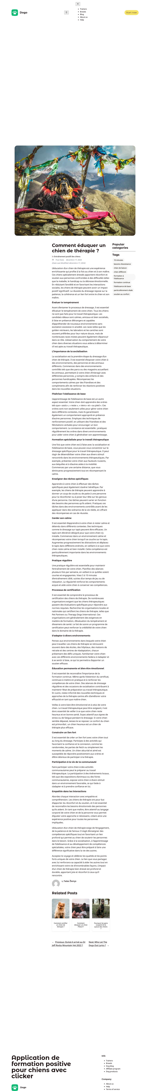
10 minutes (118, 260)
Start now (131, 12)
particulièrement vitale (123, 290)
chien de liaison (120, 268)
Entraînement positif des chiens (67, 256)
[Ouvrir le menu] (66, 12)
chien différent (120, 272)
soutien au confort (121, 294)
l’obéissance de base (122, 286)
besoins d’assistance (122, 264)
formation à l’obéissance (119, 277)
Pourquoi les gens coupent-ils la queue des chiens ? (101, 926)
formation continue (122, 282)
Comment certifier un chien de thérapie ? (60, 925)
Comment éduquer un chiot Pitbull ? (80, 925)
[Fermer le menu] (78, 4)
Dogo (23, 12)
